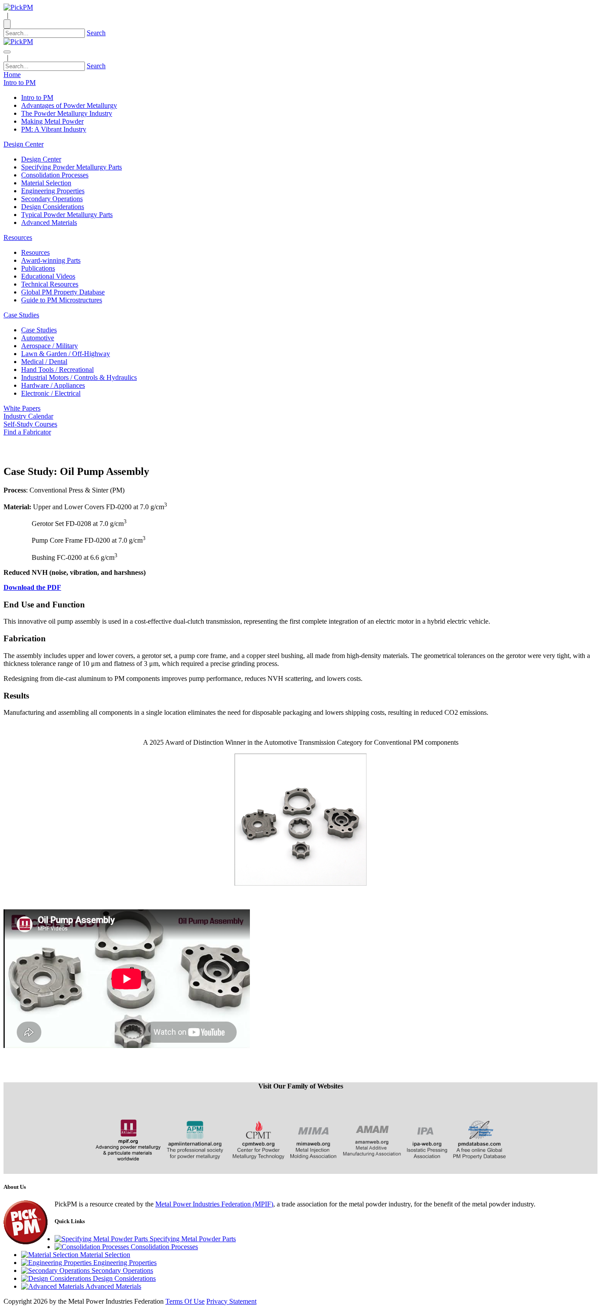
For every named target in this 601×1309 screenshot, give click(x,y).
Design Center (41, 159)
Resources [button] (18, 237)
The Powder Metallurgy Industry (66, 113)
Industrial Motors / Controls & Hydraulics (79, 377)
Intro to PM (37, 97)
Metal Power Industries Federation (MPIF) (214, 1204)
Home (12, 74)
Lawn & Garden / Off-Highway (65, 353)
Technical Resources (49, 284)
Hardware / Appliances (53, 385)
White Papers (22, 408)
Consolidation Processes (54, 175)
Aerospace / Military (49, 345)
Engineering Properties (52, 191)
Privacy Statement (231, 1301)
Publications (38, 268)
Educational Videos (48, 276)
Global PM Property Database (63, 292)
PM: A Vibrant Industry (53, 129)
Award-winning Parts (51, 260)
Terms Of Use (185, 1301)
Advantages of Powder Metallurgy (69, 105)
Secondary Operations (52, 198)
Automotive (37, 338)
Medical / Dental (44, 361)
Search (96, 33)
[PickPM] (18, 7)
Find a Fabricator (27, 432)
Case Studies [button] (21, 315)
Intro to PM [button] (20, 82)
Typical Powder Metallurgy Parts (67, 214)
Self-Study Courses (30, 424)
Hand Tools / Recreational (57, 369)
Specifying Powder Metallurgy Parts (71, 167)
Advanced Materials (49, 222)
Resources (35, 252)
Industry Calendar (28, 416)
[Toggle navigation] (7, 52)
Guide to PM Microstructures (61, 300)
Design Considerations (52, 206)
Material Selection (46, 183)
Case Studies (39, 330)
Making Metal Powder (52, 121)
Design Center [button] (24, 144)
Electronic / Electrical (51, 393)
